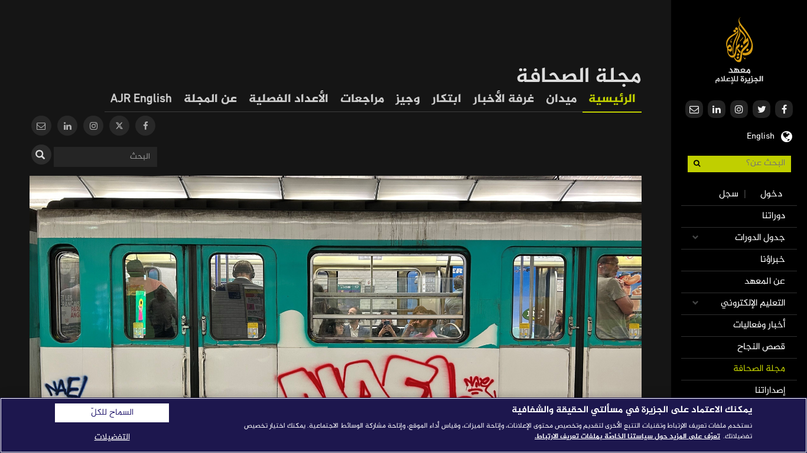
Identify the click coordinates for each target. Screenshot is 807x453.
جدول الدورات (760, 238)
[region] (403, 425)
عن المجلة (210, 99)
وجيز (408, 99)
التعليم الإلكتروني (753, 303)
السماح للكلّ (112, 413)
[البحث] (41, 155)
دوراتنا (773, 216)
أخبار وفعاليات (759, 325)
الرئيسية (612, 99)
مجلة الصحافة (759, 369)
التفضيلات (112, 437)
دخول (771, 194)
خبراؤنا (772, 260)
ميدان (561, 99)
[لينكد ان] (67, 127)
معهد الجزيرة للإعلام (739, 50)
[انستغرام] (93, 127)
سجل (728, 194)
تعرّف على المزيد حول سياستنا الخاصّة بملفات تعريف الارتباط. (627, 436)
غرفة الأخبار (503, 99)
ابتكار (446, 99)
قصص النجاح (761, 347)
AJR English (141, 99)
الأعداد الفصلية (288, 99)
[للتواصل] (41, 127)
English (761, 135)
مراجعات (362, 99)
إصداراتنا (770, 391)
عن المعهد (764, 282)
